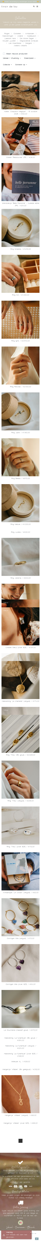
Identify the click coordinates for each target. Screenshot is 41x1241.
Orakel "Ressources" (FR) (20, 157)
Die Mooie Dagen (27, 38)
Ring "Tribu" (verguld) (21, 839)
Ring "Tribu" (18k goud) (20, 793)
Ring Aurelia (20, 570)
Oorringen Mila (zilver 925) (20, 1022)
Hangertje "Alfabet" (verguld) (20, 1229)
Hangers (28, 43)
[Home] (9, 6)
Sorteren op (20, 65)
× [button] (30, 1232)
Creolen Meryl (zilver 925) (21, 685)
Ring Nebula (21, 524)
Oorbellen (17, 34)
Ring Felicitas (20, 387)
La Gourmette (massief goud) (20, 1068)
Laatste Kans (10, 38)
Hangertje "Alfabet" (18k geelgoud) (20, 1183)
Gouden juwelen (9, 41)
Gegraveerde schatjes (29, 41)
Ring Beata (20, 478)
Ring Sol (20, 295)
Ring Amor (20, 632)
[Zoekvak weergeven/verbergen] (34, 6)
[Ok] (37, 1239)
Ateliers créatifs (20, 46)
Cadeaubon (31, 36)
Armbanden (29, 34)
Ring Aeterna (21, 616)
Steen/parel (29, 58)
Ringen (6, 34)
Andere (20, 36)
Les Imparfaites (15, 43)
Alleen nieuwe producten (16, 54)
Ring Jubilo (20, 432)
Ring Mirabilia (20, 249)
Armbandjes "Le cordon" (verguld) (20, 930)
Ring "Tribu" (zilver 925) (20, 885)
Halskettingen (7, 36)
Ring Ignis (20, 341)
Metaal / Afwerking (11, 58)
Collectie (7, 65)
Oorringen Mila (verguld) (20, 976)
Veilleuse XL (20, 1138)
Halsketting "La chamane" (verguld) (20, 739)
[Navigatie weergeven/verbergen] (37, 6)
